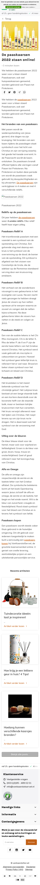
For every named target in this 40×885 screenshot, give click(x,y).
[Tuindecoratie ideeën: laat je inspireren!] (20, 592)
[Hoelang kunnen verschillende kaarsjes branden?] (20, 706)
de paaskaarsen (26, 217)
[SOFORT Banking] (30, 876)
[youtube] (30, 850)
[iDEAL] (4, 876)
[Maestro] (35, 876)
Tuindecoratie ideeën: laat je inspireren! (17, 615)
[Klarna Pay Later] (22, 879)
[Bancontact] (25, 876)
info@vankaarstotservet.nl (20, 786)
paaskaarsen (24, 99)
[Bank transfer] (20, 876)
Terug (8, 18)
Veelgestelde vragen (17, 779)
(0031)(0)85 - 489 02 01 (19, 783)
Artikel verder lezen (14, 626)
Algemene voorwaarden (13, 867)
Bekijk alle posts (19, 754)
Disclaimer (30, 867)
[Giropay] (17, 879)
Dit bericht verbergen (13, 7)
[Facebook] (4, 92)
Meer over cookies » (28, 7)
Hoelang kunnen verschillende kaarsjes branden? (18, 731)
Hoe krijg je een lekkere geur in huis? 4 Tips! (18, 672)
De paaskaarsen (25, 182)
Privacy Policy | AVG (14, 869)
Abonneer (31, 842)
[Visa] (15, 876)
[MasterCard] (9, 876)
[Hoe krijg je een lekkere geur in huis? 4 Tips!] (20, 649)
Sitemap (29, 869)
